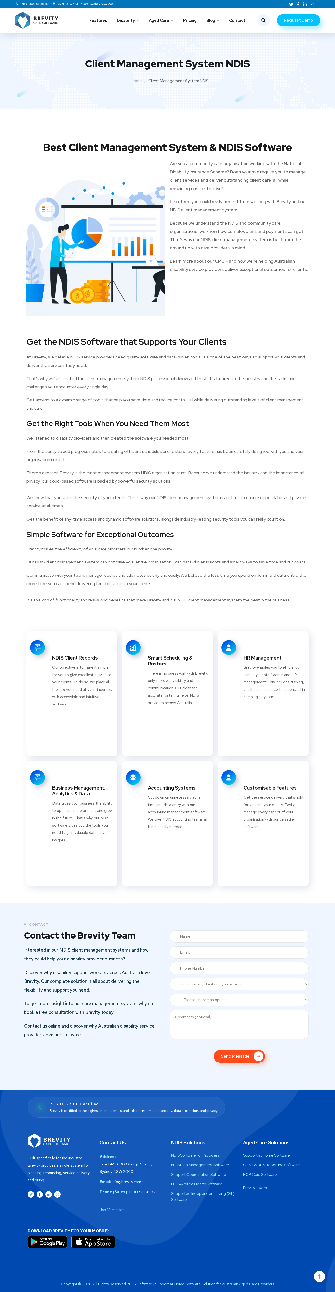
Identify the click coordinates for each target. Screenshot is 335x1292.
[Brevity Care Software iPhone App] (92, 1241)
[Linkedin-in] (48, 1194)
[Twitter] (31, 1194)
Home (136, 80)
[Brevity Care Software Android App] (48, 1241)
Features (98, 20)
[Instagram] (57, 1194)
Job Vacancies (112, 1209)
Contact (237, 20)
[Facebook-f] (40, 1194)
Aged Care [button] (159, 20)
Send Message (235, 1056)
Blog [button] (210, 20)
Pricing (190, 20)
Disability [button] (126, 20)
